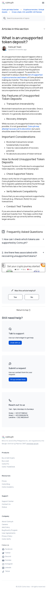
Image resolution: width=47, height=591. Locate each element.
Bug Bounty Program (9, 530)
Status (4, 507)
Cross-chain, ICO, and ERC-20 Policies (27, 12)
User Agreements (8, 533)
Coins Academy (8, 487)
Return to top (22, 310)
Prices (4, 481)
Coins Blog (6, 484)
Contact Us (6, 504)
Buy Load (5, 461)
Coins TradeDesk (8, 467)
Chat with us (15, 343)
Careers (5, 524)
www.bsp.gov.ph (32, 443)
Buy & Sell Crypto (8, 458)
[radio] (15, 297)
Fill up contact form (17, 379)
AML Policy (6, 527)
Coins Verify (6, 539)
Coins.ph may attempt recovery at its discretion (20, 127)
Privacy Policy (7, 536)
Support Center (8, 501)
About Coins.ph (7, 521)
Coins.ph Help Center (10, 9)
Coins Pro (5, 464)
